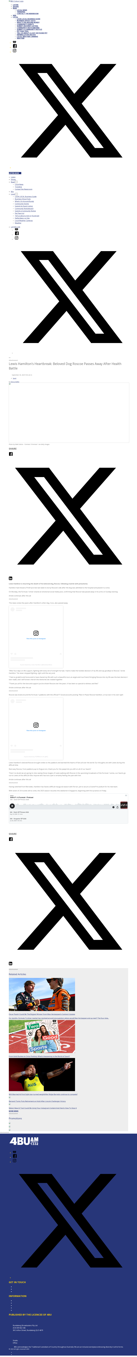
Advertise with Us (19, 1289)
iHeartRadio (16, 1354)
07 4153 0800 (23, 1343)
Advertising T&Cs (19, 1305)
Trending (21, 12)
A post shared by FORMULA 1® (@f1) (36, 756)
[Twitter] (68, 575)
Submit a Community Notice (29, 29)
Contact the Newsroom (28, 14)
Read (15, 8)
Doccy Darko (15, 382)
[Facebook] (15, 47)
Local (15, 17)
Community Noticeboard (28, 28)
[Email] (14, 580)
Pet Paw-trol (23, 31)
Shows (16, 7)
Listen (15, 5)
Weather (20, 38)
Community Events (25, 24)
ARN (14, 1352)
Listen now (14, 173)
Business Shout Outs (26, 21)
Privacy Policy (18, 1301)
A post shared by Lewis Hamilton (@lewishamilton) (36, 665)
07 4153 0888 (23, 1340)
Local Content (18, 1308)
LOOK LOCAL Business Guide (28, 19)
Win (14, 15)
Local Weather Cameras (27, 36)
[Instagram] (14, 52)
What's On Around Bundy (28, 22)
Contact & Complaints (21, 1287)
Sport (14, 378)
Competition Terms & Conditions (25, 1303)
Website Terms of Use (21, 1310)
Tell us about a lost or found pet (32, 33)
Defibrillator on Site (26, 35)
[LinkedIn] (10, 580)
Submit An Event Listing (27, 26)
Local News (22, 10)
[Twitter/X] (70, 168)
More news (13, 1111)
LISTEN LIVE (15, 227)
